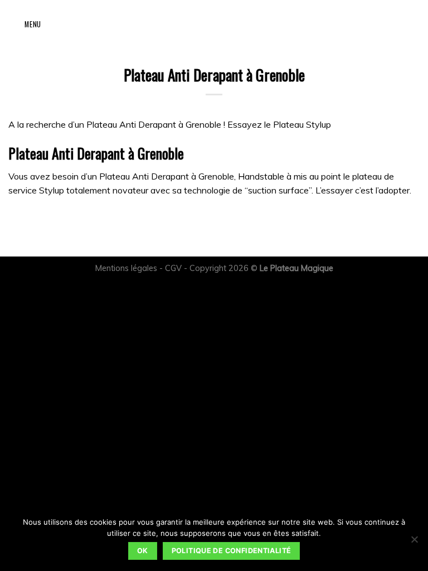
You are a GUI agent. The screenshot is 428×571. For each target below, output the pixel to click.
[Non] (414, 542)
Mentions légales (126, 268)
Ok (142, 550)
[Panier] (54, 24)
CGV (173, 268)
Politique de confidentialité (231, 550)
